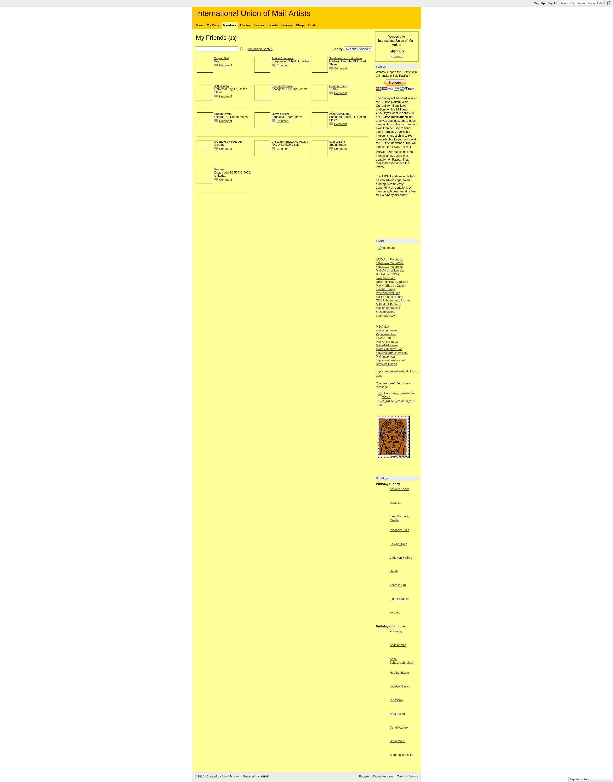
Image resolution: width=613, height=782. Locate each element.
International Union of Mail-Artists (253, 13)
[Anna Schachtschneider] (381, 668)
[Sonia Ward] (381, 750)
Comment (225, 65)
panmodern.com (386, 315)
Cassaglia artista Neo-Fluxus (290, 141)
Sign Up (539, 3)
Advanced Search (260, 49)
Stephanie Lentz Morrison (345, 58)
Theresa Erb (398, 585)
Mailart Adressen (387, 345)
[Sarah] (381, 580)
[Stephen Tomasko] (381, 763)
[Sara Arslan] (381, 722)
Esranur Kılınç (338, 86)
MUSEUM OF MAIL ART (229, 141)
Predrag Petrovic (282, 86)
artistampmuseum (387, 330)
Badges (364, 776)
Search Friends (241, 49)
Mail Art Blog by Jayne (390, 285)
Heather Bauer (399, 672)
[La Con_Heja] (381, 553)
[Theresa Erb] (381, 594)
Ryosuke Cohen (386, 364)
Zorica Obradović (283, 58)
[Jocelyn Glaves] (381, 695)
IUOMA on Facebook (389, 259)
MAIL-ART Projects (388, 304)
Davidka (395, 502)
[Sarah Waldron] (381, 736)
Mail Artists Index (387, 341)
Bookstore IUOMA (387, 274)
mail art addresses (388, 308)
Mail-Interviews (386, 356)
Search (608, 3)
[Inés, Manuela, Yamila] (381, 525)
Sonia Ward (397, 741)
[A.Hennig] (381, 640)
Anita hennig (398, 645)
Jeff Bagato (221, 86)
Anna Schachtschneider (401, 661)
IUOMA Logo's (385, 338)
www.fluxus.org (386, 278)
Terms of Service (408, 776)
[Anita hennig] (381, 654)
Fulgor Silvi (221, 58)
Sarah (394, 571)
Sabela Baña (337, 141)
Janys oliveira (280, 113)
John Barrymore (339, 113)
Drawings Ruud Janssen (392, 282)
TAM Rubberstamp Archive (393, 300)
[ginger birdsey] (381, 607)
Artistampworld (385, 311)
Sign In (551, 3)
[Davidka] (381, 511)
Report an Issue (383, 776)
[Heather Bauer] (381, 681)
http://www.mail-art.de (390, 263)
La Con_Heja (398, 544)
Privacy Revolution (388, 293)
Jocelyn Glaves (400, 686)
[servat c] (381, 621)
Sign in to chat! (579, 779)
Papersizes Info (386, 334)
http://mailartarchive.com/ (392, 353)
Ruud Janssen (230, 776)
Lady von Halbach (402, 557)
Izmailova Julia (399, 530)
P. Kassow (396, 700)
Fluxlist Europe (385, 289)
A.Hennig (396, 631)
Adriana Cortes (399, 489)
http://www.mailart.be (389, 267)
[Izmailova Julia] (381, 539)
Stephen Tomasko (401, 755)
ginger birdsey (399, 599)
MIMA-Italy (383, 326)
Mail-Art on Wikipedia (390, 270)
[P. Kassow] (381, 709)
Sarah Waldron (399, 727)
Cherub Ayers (223, 113)
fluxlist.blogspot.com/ (389, 297)
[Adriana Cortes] (381, 498)
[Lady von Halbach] (381, 566)
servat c (395, 612)
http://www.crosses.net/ (390, 360)
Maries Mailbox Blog (389, 349)
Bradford (220, 169)
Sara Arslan (397, 714)
